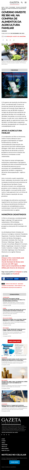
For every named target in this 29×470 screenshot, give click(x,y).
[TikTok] (6, 435)
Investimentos (19, 285)
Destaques (6, 328)
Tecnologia (6, 297)
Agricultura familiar (11, 283)
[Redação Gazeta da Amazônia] (3, 36)
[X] (6, 40)
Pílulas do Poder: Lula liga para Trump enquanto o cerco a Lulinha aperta (14, 320)
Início (3, 7)
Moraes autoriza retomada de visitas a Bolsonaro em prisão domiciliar (14, 310)
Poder (4, 308)
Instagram (18, 272)
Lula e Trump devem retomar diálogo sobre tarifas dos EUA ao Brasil (14, 330)
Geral (6, 7)
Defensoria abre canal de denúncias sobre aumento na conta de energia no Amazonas (14, 383)
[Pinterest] (10, 40)
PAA (24, 285)
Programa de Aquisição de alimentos (12, 287)
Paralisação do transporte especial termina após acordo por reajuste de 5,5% (14, 406)
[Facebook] (3, 40)
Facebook (16, 274)
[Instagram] (4, 435)
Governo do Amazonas (8, 285)
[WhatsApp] (13, 40)
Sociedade (12, 7)
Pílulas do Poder (7, 318)
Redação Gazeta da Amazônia (16, 36)
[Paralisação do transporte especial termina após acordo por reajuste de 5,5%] (14, 396)
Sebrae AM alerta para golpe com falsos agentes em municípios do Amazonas (14, 359)
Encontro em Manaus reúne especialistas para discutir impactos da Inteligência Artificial (14, 300)
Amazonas (20, 283)
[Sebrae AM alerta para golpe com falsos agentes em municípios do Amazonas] (14, 350)
